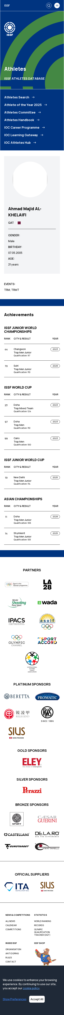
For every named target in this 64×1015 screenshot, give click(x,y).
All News (10, 921)
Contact (10, 961)
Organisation (13, 949)
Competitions (13, 929)
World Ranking (42, 921)
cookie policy (31, 988)
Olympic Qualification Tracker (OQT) (42, 932)
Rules (8, 957)
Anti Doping (12, 953)
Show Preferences (14, 999)
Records (39, 925)
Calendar (11, 925)
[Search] (49, 5)
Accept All (37, 999)
